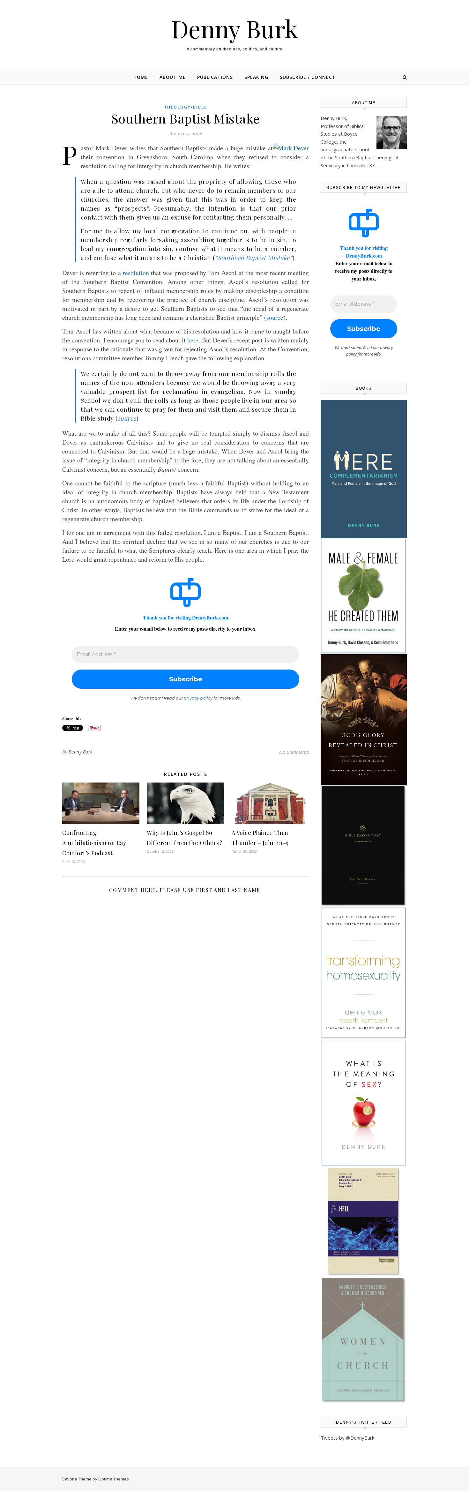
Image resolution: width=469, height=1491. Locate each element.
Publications (215, 77)
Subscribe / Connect (308, 77)
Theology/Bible (185, 107)
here (192, 340)
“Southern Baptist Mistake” (254, 257)
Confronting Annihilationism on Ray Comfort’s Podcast (94, 843)
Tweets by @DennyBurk (347, 1438)
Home (140, 77)
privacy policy (198, 698)
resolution (136, 272)
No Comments (294, 752)
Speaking (256, 77)
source (274, 317)
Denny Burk (234, 29)
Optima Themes (113, 1479)
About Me (173, 77)
